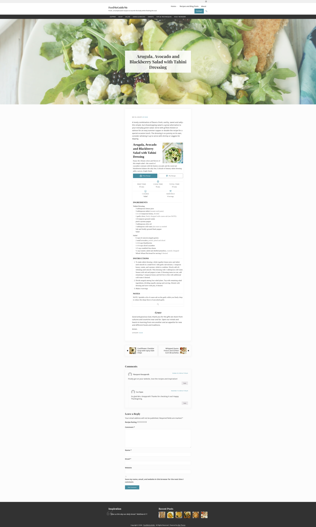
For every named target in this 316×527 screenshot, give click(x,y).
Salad (141, 333)
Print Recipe (146, 176)
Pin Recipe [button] (172, 176)
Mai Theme (181, 525)
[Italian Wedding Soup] (187, 515)
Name (128, 450)
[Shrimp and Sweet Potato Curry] (170, 515)
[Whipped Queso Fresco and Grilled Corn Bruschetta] (204, 515)
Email (128, 459)
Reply (184, 383)
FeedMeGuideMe (118, 7)
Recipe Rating (131, 422)
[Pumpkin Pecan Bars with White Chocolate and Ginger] (162, 515)
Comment (130, 427)
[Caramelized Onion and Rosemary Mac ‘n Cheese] (179, 515)
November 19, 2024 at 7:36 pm (179, 391)
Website (128, 468)
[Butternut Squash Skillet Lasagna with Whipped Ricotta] (196, 515)
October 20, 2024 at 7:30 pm (180, 373)
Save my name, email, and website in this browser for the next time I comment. (154, 480)
